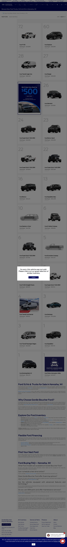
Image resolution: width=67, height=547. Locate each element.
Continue (33, 277)
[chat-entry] (62, 541)
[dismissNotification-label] (64, 533)
